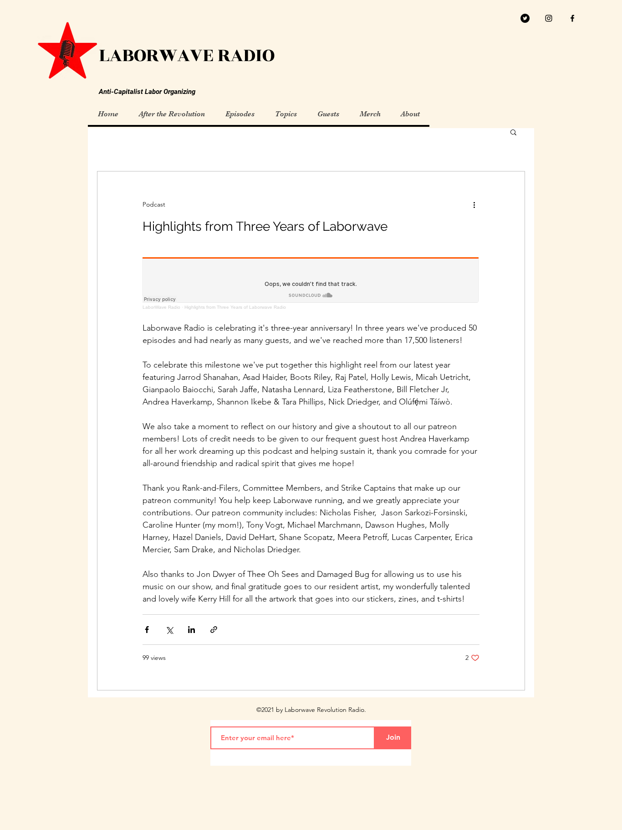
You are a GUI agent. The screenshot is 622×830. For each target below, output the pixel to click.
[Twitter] (525, 18)
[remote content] (311, 283)
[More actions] (474, 204)
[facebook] (572, 18)
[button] (513, 133)
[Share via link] (213, 629)
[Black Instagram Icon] (548, 18)
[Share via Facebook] (147, 629)
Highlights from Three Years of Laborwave (265, 226)
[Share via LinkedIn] (191, 629)
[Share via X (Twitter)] (169, 629)
